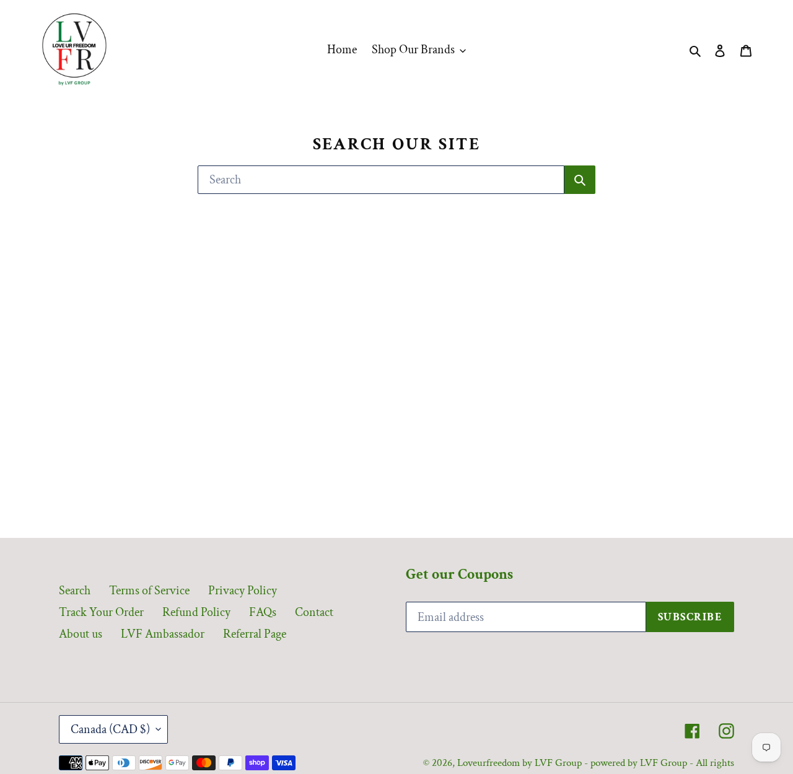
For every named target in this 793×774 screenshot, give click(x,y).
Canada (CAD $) (110, 729)
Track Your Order (101, 612)
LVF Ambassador (162, 634)
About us (80, 634)
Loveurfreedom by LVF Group (519, 763)
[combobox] (381, 179)
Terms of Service (149, 591)
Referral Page (254, 634)
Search (74, 591)
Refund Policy (196, 612)
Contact (314, 612)
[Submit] (579, 179)
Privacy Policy (242, 591)
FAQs (262, 612)
